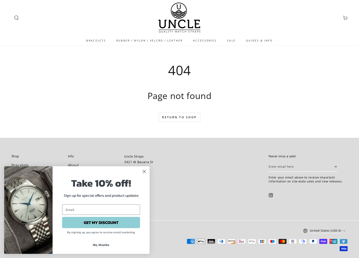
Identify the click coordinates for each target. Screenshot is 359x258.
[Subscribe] (335, 167)
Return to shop (179, 117)
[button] (16, 18)
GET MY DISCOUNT (101, 222)
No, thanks (101, 244)
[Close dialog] (144, 171)
